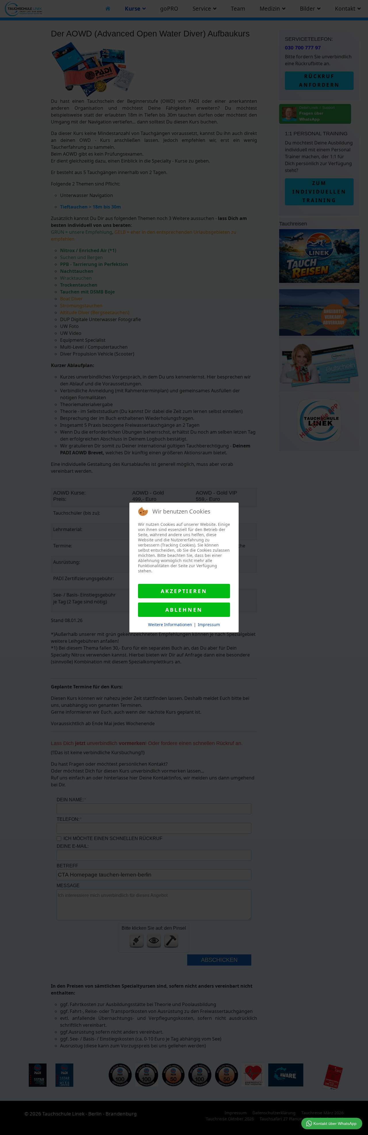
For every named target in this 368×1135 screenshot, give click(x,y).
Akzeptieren (184, 591)
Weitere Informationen (170, 624)
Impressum (209, 624)
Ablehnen (184, 609)
